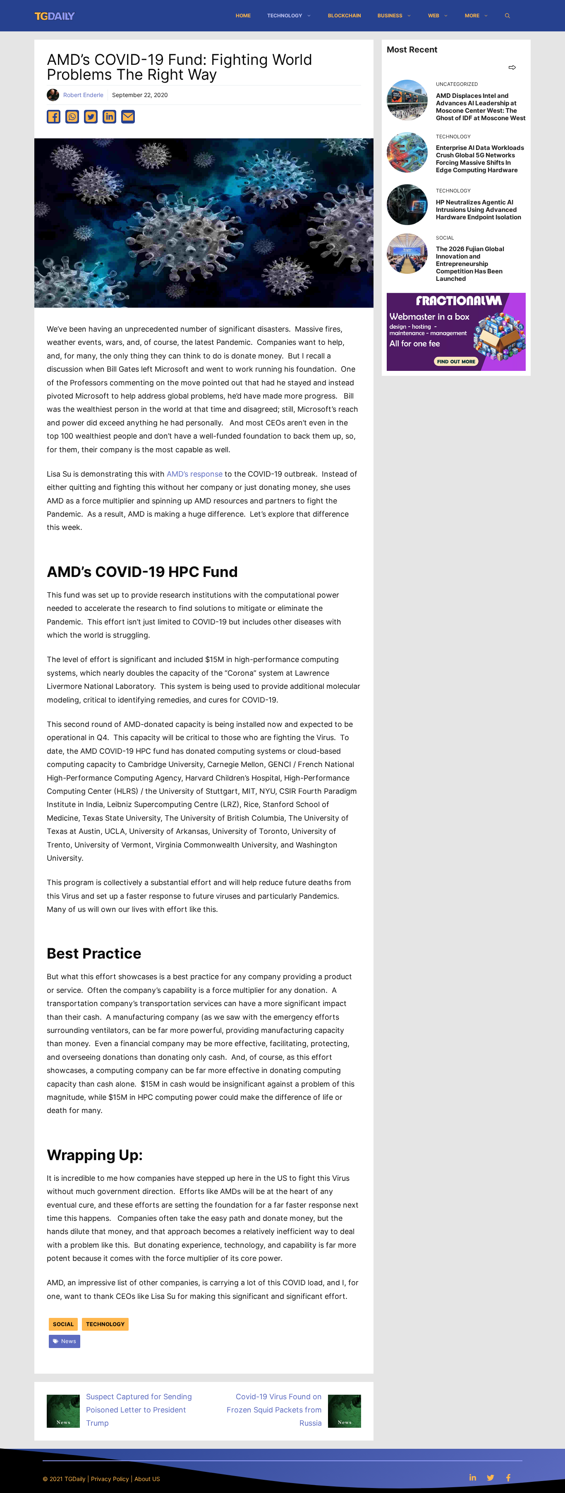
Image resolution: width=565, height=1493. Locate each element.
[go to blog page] (512, 67)
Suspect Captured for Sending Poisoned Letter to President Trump (139, 1410)
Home (243, 15)
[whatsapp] (72, 116)
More (472, 15)
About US (147, 1478)
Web (433, 15)
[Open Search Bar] (507, 15)
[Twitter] (490, 1477)
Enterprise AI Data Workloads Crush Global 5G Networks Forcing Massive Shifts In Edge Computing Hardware (480, 159)
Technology (284, 15)
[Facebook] (508, 1477)
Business (390, 15)
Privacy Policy (110, 1478)
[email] (128, 116)
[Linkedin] (472, 1477)
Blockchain (344, 15)
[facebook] (53, 116)
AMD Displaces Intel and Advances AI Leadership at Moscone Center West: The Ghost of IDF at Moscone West (481, 107)
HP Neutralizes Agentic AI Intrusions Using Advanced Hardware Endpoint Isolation (478, 209)
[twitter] (91, 116)
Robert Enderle (83, 94)
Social (63, 1324)
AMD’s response (195, 474)
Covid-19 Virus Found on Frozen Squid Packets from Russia (274, 1410)
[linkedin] (109, 116)
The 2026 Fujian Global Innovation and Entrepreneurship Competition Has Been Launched (470, 263)
